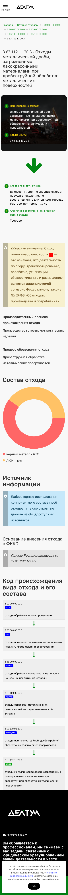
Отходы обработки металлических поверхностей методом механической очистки (29, 709)
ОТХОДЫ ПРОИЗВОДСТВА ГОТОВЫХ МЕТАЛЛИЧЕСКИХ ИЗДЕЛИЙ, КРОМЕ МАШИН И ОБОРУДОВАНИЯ (33, 644)
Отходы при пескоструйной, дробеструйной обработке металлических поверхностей (32, 742)
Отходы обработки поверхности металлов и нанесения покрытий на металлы (32, 675)
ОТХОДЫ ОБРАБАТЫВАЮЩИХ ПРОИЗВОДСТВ (29, 615)
